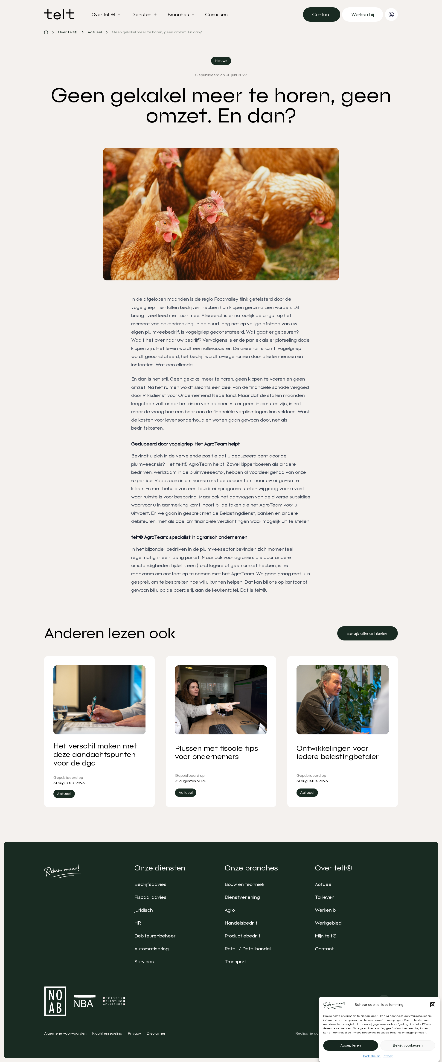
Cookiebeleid (372, 1056)
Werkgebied (328, 923)
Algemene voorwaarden (65, 1033)
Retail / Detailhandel (248, 948)
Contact (324, 948)
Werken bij (326, 910)
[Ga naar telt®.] (46, 32)
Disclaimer (156, 1033)
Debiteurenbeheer (154, 936)
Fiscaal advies (150, 897)
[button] (432, 1004)
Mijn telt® (326, 936)
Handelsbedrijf (241, 923)
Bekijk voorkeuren (408, 1046)
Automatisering (151, 948)
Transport (235, 961)
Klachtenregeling (107, 1033)
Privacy (388, 1056)
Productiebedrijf (242, 936)
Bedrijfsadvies (150, 884)
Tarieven (324, 897)
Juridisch (143, 910)
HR (137, 923)
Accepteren (350, 1046)
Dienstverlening (242, 897)
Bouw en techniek (244, 884)
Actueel (323, 884)
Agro (230, 910)
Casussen (216, 14)
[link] (321, 14)
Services (144, 961)
